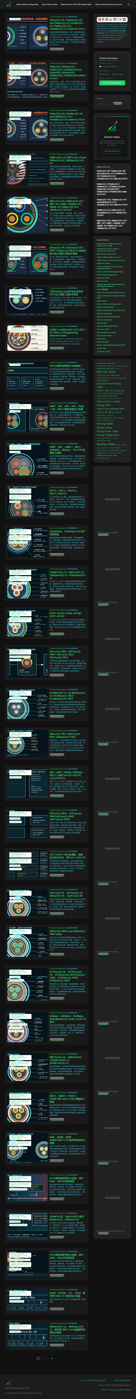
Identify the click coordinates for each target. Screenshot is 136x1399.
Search (99, 98)
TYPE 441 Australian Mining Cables (107, 1021)
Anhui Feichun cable (104, 366)
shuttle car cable (121, 445)
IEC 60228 (116, 412)
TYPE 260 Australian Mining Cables (107, 672)
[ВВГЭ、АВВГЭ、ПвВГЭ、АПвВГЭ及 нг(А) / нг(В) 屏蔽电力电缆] (27, 1107)
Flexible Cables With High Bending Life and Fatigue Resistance (19, 73)
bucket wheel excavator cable (119, 366)
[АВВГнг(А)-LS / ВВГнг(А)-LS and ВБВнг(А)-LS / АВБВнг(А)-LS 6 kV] (27, 169)
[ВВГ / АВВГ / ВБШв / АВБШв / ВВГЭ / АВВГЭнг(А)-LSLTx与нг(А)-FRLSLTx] (27, 783)
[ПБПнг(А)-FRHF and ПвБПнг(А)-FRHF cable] (27, 942)
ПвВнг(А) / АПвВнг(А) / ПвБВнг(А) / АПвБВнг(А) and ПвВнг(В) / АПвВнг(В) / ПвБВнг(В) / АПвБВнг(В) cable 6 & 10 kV (112, 189)
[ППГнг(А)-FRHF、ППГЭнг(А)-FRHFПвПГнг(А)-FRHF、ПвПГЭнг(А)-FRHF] (27, 824)
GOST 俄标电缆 (15, 19)
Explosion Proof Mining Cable (109, 385)
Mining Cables (104, 427)
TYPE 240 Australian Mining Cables (107, 532)
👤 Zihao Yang (104, 74)
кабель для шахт (16, 980)
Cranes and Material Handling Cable (110, 272)
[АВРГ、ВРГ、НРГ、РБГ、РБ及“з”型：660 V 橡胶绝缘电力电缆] (27, 417)
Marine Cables (102, 301)
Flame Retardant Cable (115, 393)
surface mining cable (102, 450)
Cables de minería (103, 263)
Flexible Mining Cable (103, 398)
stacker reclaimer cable (103, 448)
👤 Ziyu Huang (117, 74)
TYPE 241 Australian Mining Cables (107, 602)
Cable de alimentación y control (109, 257)
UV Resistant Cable (103, 458)
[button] (128, 4)
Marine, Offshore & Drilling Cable (109, 304)
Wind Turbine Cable (104, 336)
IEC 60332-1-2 (101, 415)
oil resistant (115, 438)
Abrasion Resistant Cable (106, 363)
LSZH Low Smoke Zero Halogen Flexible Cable (111, 297)
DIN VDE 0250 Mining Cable (20, 656)
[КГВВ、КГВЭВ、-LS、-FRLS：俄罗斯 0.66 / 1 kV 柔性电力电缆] (27, 1300)
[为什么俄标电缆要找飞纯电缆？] (27, 376)
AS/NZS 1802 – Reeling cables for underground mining (109, 245)
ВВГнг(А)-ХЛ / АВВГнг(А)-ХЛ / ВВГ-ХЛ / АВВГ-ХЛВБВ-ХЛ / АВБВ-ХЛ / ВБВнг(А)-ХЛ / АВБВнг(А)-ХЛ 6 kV (112, 224)
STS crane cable (115, 448)
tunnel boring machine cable (113, 453)
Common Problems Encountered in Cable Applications (18, 67)
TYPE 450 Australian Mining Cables (107, 1091)
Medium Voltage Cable (105, 307)
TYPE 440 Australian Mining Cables (107, 952)
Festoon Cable (102, 281)
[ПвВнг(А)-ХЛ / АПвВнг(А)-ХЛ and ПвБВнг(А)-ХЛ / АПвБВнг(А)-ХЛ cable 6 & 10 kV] (27, 125)
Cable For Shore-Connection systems (111, 260)
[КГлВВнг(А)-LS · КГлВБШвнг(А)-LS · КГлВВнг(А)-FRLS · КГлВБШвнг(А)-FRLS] (27, 704)
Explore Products (112, 151)
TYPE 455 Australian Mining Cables (107, 1161)
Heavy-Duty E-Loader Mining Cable (109, 403)
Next (56, 1358)
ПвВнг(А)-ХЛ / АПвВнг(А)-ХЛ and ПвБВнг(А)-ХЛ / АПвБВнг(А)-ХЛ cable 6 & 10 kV (112, 202)
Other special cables (18, 583)
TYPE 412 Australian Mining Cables (107, 882)
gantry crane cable (115, 398)
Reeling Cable (15, 660)
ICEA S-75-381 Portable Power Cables (111, 293)
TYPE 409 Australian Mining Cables (107, 812)
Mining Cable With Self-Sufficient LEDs (111, 310)
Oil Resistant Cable (104, 440)
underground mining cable (107, 455)
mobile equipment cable (104, 438)
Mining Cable (105, 423)
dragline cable (115, 375)
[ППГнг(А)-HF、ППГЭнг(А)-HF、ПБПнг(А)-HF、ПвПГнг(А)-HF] (27, 902)
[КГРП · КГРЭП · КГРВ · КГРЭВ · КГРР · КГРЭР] (27, 623)
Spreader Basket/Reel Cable (107, 326)
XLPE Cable (101, 339)
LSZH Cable (110, 415)
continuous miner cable (105, 368)
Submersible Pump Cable (106, 332)
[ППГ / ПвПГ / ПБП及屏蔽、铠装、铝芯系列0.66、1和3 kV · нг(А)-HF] (27, 864)
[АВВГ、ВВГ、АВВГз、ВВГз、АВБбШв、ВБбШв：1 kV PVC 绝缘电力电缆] (27, 459)
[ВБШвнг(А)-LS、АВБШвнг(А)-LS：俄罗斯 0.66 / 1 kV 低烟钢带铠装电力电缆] (27, 1335)
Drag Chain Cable (103, 278)
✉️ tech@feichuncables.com (108, 66)
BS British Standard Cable (106, 254)
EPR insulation (102, 380)
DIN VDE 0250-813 (103, 375)
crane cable (118, 368)
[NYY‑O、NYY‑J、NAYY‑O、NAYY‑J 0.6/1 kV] (27, 501)
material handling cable (104, 418)
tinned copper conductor (118, 450)
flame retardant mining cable (107, 396)
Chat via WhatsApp (113, 83)
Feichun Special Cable (117, 391)
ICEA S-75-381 (104, 412)
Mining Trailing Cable (18, 542)
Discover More (56, 50)
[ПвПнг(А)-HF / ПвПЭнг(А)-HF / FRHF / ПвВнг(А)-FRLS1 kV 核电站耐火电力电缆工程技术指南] (27, 259)
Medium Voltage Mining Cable (105, 420)
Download (103, 535)
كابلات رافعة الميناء (103, 351)
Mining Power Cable (107, 431)
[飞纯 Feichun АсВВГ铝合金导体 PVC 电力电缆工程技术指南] (27, 301)
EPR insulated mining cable (118, 378)
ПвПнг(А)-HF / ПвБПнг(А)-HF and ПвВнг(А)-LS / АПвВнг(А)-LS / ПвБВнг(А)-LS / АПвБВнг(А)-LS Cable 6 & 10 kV (112, 175)
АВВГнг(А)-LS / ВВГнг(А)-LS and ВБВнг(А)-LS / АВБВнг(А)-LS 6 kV (112, 213)
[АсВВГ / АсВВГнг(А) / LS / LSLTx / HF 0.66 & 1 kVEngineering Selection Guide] (27, 338)
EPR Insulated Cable (103, 378)
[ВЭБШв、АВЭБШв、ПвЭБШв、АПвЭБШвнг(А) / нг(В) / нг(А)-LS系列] (27, 1027)
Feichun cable (103, 390)
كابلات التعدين (101, 348)
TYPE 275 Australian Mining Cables (107, 742)
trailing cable (101, 453)
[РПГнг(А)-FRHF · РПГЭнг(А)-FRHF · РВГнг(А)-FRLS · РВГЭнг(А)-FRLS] (27, 662)
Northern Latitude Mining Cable (108, 317)
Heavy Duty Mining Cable (110, 408)
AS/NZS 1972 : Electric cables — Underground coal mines (108, 250)
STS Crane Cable (103, 329)
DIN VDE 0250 (106, 372)
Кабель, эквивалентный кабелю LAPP (111, 345)
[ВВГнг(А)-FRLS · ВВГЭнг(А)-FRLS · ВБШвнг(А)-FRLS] (27, 743)
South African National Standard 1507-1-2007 (111, 1231)
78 (52, 1358)
